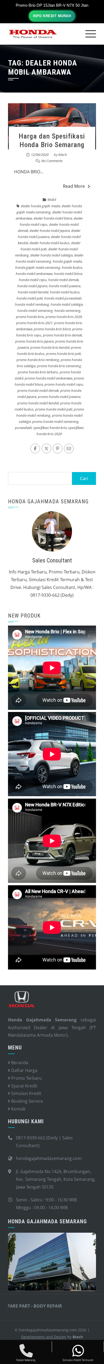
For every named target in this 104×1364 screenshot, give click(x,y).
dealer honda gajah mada (40, 206)
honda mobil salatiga (67, 304)
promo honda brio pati (63, 353)
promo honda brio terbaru (38, 372)
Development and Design (43, 1336)
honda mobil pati (30, 298)
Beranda (19, 1063)
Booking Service (26, 1101)
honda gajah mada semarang (37, 267)
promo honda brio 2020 (64, 316)
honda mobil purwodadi (62, 298)
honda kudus (72, 267)
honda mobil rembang (32, 304)
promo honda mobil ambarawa (48, 378)
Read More (74, 186)
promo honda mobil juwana (59, 396)
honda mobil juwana (64, 285)
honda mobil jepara (32, 285)
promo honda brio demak (62, 335)
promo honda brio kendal (49, 347)
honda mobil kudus (65, 292)
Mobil (51, 199)
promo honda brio (30, 316)
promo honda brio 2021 (34, 322)
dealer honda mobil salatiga (51, 255)
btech (62, 154)
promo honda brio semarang (59, 365)
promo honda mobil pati (53, 409)
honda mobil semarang (35, 310)
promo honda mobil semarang (55, 421)
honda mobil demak (63, 279)
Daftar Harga (23, 1070)
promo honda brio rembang (38, 359)
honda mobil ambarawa (34, 273)
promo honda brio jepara (34, 341)
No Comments (52, 160)
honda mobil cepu (33, 279)
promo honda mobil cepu (64, 384)
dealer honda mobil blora (53, 218)
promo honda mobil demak (38, 390)
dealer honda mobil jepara (50, 230)
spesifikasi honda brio (50, 427)
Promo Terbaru (26, 1078)
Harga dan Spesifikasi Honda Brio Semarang (52, 140)
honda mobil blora (68, 273)
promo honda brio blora (52, 329)
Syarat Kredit (23, 1086)
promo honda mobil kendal (38, 403)
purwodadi (23, 427)
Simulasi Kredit (25, 1093)
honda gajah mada (67, 261)
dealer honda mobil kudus (50, 242)
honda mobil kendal (33, 292)
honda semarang (67, 310)
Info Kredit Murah (52, 16)
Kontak (17, 1109)
